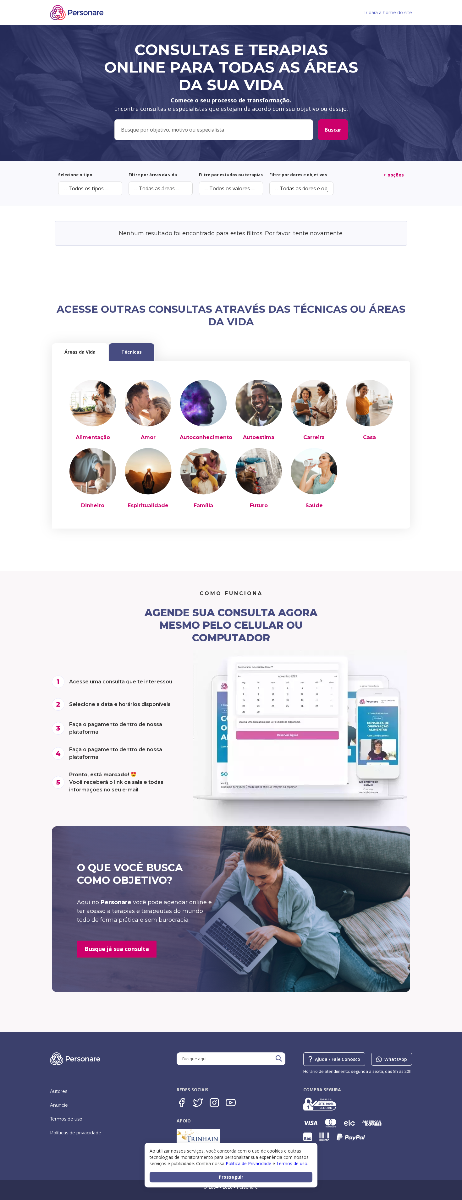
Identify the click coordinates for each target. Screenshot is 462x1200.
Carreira (314, 437)
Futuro (259, 505)
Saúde (314, 505)
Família (203, 505)
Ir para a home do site (388, 12)
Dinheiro (92, 505)
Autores (58, 1091)
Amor (148, 437)
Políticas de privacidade (75, 1133)
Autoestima (258, 437)
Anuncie (59, 1105)
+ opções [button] (393, 175)
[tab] (80, 352)
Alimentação (93, 437)
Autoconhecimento (206, 437)
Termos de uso (66, 1119)
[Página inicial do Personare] (76, 12)
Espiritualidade (148, 505)
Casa (369, 437)
